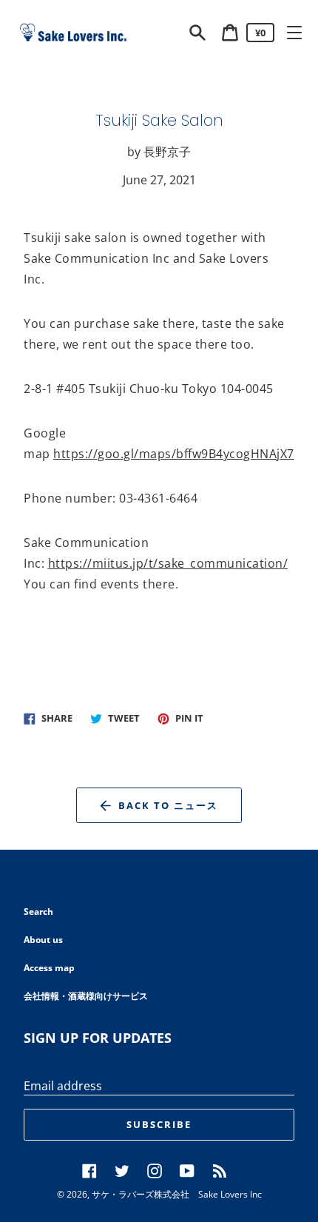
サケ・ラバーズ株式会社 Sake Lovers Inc (177, 1194)
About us (43, 939)
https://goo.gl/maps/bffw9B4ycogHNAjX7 (173, 454)
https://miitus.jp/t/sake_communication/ (168, 563)
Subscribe (159, 1124)
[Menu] (294, 32)
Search (38, 911)
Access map (49, 967)
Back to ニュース (167, 805)
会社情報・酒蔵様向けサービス (86, 996)
